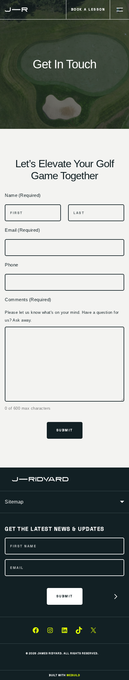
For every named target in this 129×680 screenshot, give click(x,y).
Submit (64, 430)
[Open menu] (119, 9)
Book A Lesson (88, 9)
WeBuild (73, 675)
